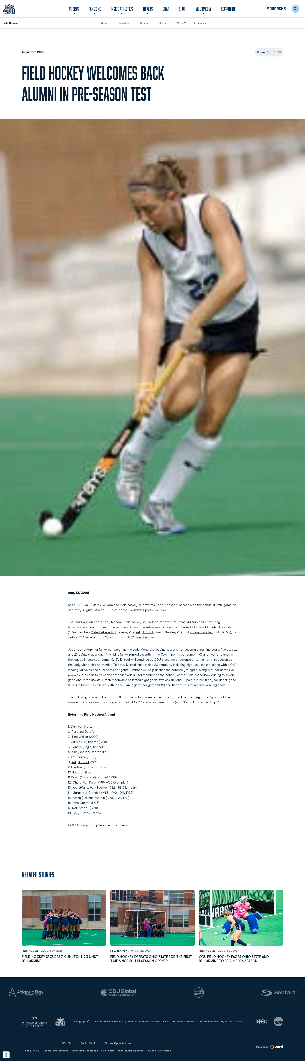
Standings (200, 23)
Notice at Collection (158, 1050)
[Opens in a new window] (261, 1021)
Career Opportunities (118, 1043)
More (180, 23)
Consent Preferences (55, 1050)
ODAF (166, 8)
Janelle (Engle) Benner (87, 747)
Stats (162, 23)
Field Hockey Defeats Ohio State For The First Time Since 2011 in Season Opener (151, 959)
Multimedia (203, 8)
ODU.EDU (67, 1043)
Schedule (124, 23)
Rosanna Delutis (82, 731)
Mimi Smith (81, 803)
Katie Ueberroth (102, 632)
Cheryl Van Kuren (85, 782)
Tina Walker (79, 737)
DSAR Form (107, 1050)
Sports (74, 8)
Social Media (88, 1043)
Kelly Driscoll (145, 632)
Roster (144, 23)
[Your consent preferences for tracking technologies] (6, 1054)
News (104, 23)
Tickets (148, 8)
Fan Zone (95, 8)
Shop (182, 8)
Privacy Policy (30, 1050)
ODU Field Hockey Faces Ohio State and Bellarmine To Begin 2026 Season (234, 959)
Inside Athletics (122, 8)
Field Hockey (30, 950)
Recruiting (228, 8)
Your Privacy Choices (130, 1050)
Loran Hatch (121, 637)
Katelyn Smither (201, 632)
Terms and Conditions (84, 1050)
